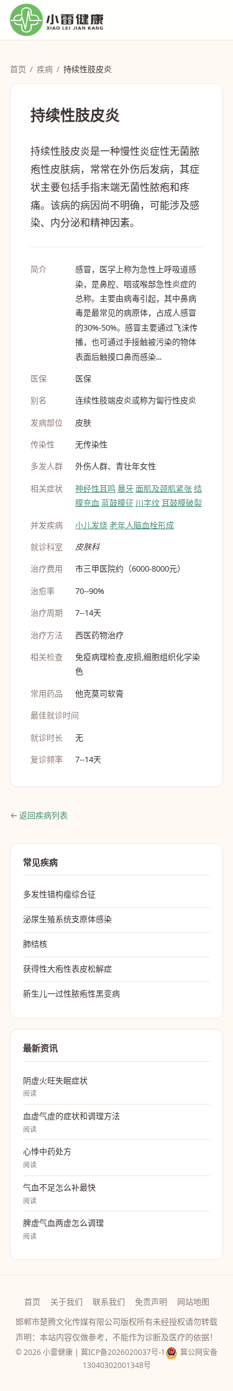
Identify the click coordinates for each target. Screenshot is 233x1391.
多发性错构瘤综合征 (59, 894)
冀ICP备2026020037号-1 (123, 1352)
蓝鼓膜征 (117, 502)
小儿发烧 (91, 525)
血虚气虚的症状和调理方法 (71, 1122)
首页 (18, 69)
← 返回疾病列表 (39, 815)
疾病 (45, 69)
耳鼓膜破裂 (182, 502)
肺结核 (35, 943)
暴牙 (125, 488)
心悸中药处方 (47, 1157)
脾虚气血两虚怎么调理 (63, 1229)
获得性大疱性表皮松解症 (67, 968)
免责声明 (151, 1301)
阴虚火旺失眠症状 (55, 1086)
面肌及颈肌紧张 (163, 488)
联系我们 (109, 1301)
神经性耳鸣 (95, 488)
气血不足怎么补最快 (59, 1193)
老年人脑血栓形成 (141, 525)
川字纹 (147, 502)
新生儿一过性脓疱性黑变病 (71, 993)
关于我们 (66, 1301)
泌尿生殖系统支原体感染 (67, 918)
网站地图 (193, 1301)
